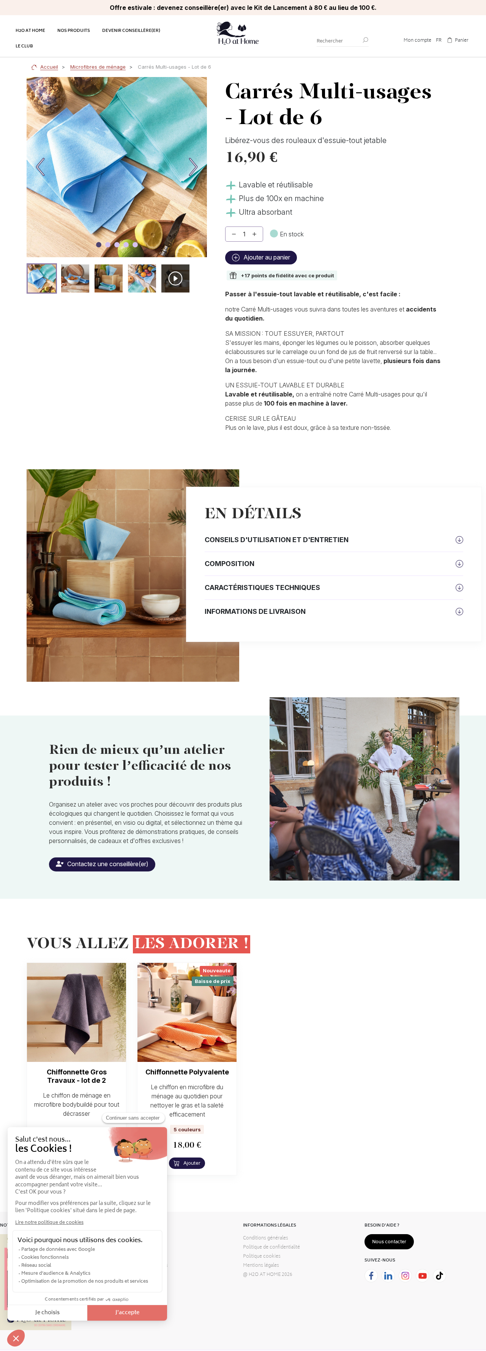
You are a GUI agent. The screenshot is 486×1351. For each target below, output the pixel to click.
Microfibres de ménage (98, 67)
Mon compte (417, 41)
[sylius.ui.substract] (234, 234)
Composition (229, 564)
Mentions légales (261, 1266)
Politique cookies (262, 1257)
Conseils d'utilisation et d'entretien (277, 540)
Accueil (49, 67)
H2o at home (30, 31)
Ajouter (191, 1163)
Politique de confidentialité (271, 1248)
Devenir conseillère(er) (131, 31)
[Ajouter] (254, 234)
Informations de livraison (255, 611)
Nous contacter (389, 1242)
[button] (42, 278)
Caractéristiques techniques (262, 587)
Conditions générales (265, 1238)
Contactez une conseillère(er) (107, 864)
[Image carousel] (98, 244)
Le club (24, 46)
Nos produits (73, 31)
